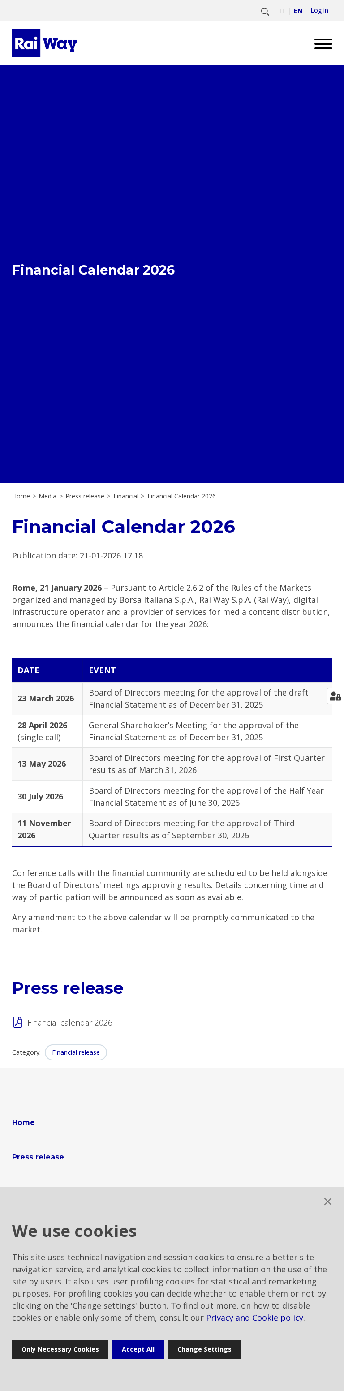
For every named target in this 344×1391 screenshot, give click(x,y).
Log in (319, 10)
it (283, 10)
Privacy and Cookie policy (254, 1317)
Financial (125, 496)
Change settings (204, 1349)
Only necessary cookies (60, 1349)
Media (47, 496)
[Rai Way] (46, 43)
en (298, 10)
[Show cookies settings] (335, 696)
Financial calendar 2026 (69, 1022)
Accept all (138, 1349)
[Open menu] (320, 43)
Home (21, 496)
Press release (84, 496)
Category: (26, 1052)
